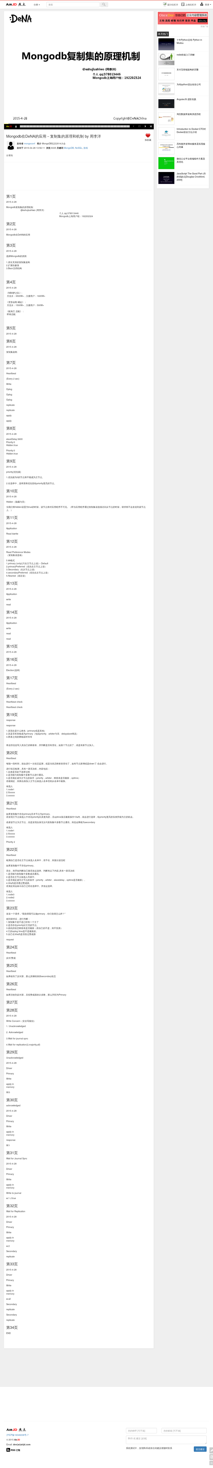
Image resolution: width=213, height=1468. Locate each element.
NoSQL (78, 147)
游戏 (85, 147)
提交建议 (200, 1449)
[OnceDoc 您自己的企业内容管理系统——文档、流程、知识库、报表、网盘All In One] (183, 18)
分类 (36, 4)
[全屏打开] (151, 128)
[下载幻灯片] (16, 128)
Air (9, 126)
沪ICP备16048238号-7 (17, 1434)
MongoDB (69, 147)
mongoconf (29, 143)
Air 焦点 (15, 4)
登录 (207, 4)
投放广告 (204, 26)
